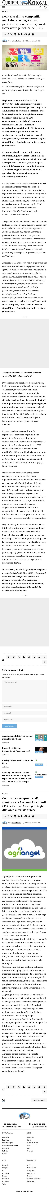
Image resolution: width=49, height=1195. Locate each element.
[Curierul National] (24, 2)
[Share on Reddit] (29, 657)
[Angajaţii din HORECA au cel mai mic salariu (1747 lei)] (41, 737)
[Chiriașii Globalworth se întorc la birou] (41, 762)
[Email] (25, 34)
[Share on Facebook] (8, 34)
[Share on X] (11, 34)
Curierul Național (16, 41)
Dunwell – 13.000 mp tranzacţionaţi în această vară (16, 749)
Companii (5, 12)
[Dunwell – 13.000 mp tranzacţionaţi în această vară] (41, 750)
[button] (4, 7)
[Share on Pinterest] (15, 34)
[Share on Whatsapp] (18, 34)
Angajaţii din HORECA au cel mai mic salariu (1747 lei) (17, 737)
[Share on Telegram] (34, 657)
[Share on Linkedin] (22, 34)
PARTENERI (31, 1160)
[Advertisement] (24, 343)
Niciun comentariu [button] (39, 1100)
